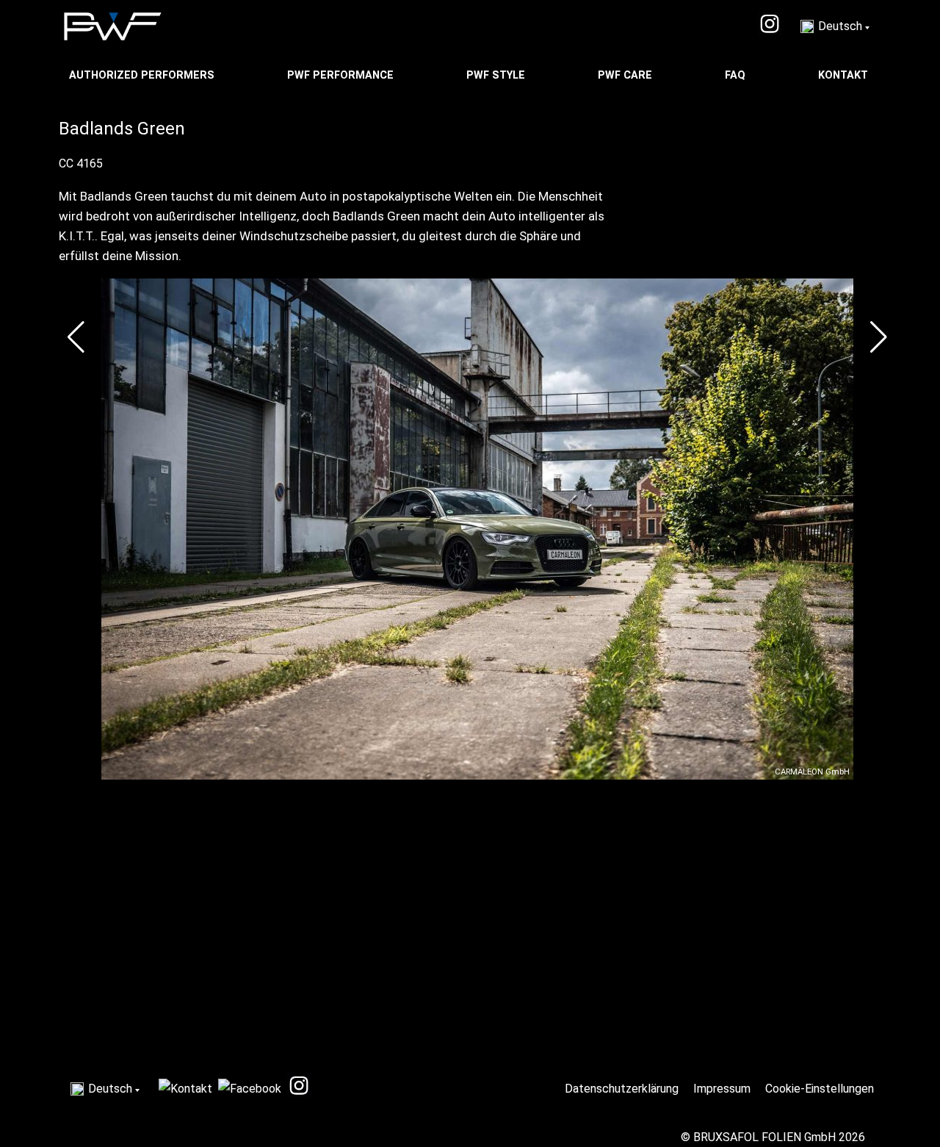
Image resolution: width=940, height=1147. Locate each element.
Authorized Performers (143, 75)
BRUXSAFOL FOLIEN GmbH (764, 1137)
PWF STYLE (497, 75)
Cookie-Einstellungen (821, 1089)
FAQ (736, 75)
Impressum (723, 1089)
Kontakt (844, 75)
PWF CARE (626, 75)
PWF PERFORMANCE (342, 75)
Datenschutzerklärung (623, 1089)
